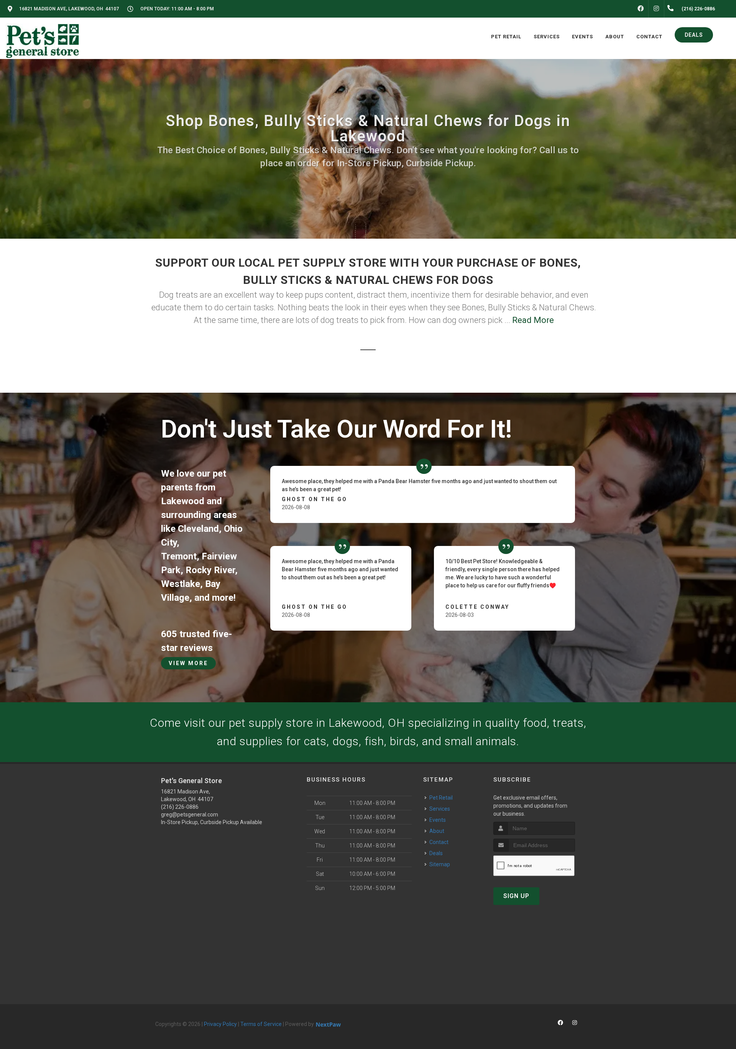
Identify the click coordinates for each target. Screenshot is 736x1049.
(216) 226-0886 (180, 807)
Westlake (180, 584)
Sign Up (516, 896)
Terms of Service (261, 1024)
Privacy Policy (220, 1024)
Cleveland (198, 528)
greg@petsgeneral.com (189, 814)
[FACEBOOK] (640, 9)
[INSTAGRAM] (656, 9)
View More (188, 663)
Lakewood (182, 501)
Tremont (179, 556)
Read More (533, 320)
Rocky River (210, 570)
